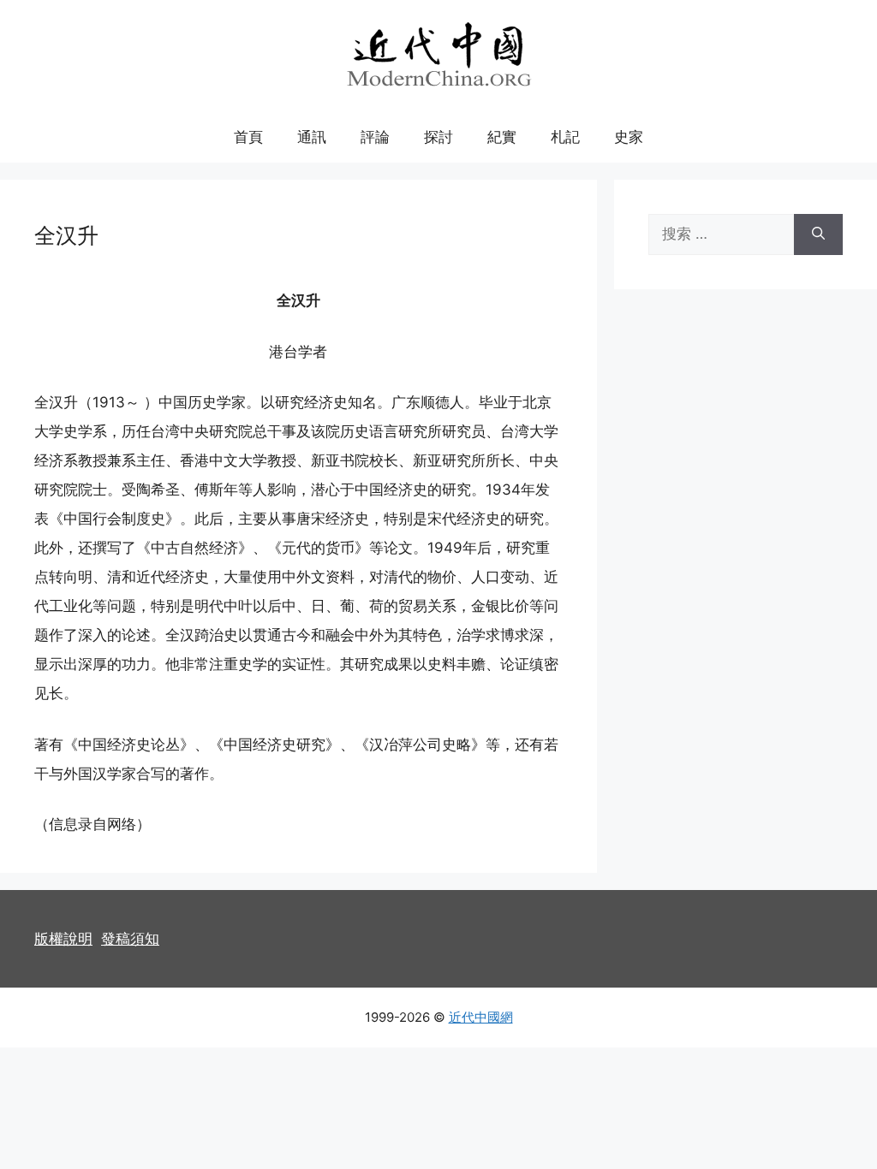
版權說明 (63, 938)
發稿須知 (130, 938)
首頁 (248, 136)
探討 (438, 136)
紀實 (501, 136)
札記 (565, 136)
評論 (375, 136)
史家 (628, 136)
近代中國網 (481, 1017)
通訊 (311, 136)
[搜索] (818, 234)
